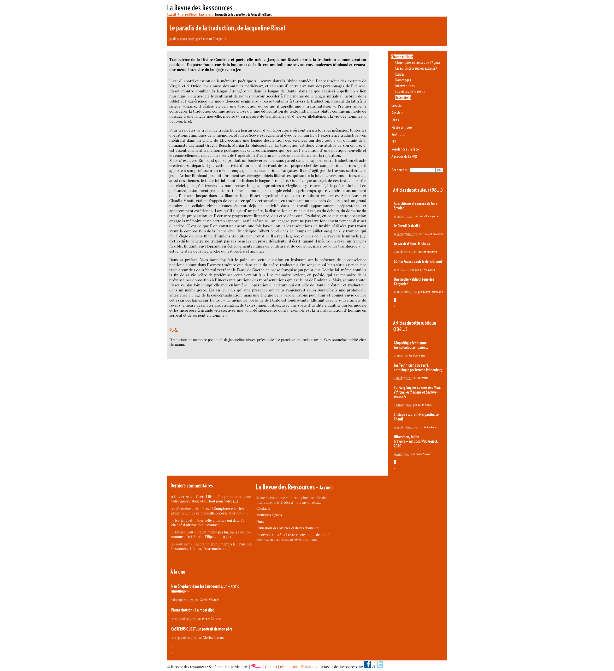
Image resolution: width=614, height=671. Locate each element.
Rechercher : (400, 170)
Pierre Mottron (212, 619)
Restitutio (398, 134)
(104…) (400, 329)
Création (397, 105)
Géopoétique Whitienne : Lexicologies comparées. (411, 345)
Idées (395, 120)
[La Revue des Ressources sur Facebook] (367, 667)
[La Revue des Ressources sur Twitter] (380, 667)
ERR (393, 141)
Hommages (403, 80)
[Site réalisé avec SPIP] (256, 667)
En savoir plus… (308, 502)
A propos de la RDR (404, 156)
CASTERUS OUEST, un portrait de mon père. (202, 629)
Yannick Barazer (417, 355)
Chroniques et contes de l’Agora (417, 62)
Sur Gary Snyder (417, 392)
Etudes (400, 74)
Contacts (263, 508)
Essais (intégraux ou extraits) (416, 68)
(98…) (436, 190)
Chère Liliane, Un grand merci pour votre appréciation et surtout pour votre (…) (211, 498)
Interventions (405, 86)
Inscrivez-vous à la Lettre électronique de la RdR (293, 534)
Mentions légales (269, 515)
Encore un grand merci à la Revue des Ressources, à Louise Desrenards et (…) (211, 546)
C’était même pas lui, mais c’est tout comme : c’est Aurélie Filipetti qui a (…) (211, 534)
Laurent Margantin (214, 38)
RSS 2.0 (310, 667)
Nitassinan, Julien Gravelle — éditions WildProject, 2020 (416, 441)
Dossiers (397, 112)
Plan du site (289, 667)
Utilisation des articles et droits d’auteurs (287, 528)
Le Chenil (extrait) (407, 226)
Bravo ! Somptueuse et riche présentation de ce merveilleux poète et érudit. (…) (209, 510)
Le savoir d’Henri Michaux (412, 243)
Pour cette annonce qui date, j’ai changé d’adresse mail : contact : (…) (208, 522)
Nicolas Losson (213, 637)
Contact (271, 667)
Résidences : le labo (405, 149)
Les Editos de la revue (410, 91)
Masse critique (401, 127)
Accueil (171, 14)
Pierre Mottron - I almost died (192, 610)
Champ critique (187, 14)
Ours (260, 521)
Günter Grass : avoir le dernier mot (418, 261)
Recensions (206, 14)
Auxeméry (423, 378)
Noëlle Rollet (430, 427)
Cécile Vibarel (425, 405)
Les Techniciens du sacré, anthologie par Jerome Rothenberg (418, 367)
